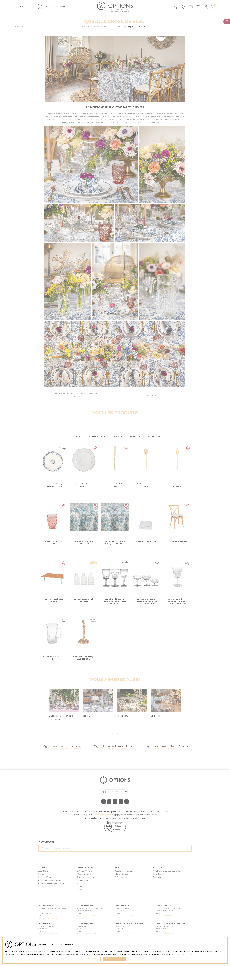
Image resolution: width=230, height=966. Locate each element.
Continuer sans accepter (215, 959)
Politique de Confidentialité (182, 954)
